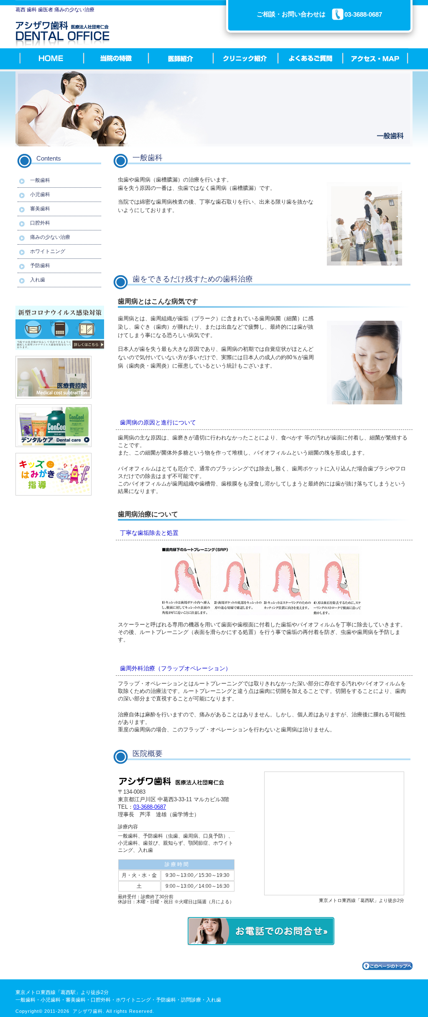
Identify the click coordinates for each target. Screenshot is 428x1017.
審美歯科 (40, 209)
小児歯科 (40, 194)
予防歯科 (40, 265)
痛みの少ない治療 (50, 237)
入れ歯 (37, 280)
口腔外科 (40, 223)
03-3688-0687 (149, 807)
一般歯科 (40, 180)
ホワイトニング (47, 251)
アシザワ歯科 (88, 1011)
